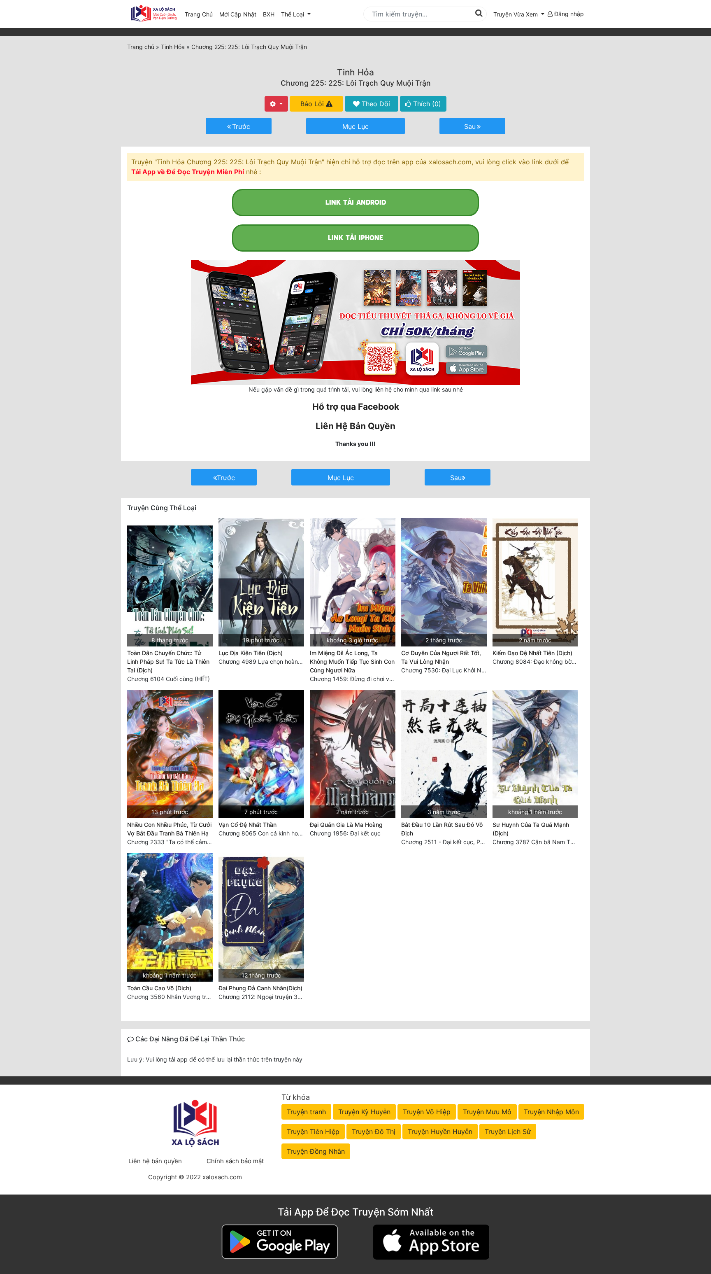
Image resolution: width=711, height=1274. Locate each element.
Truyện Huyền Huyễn (440, 1131)
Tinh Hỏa (355, 72)
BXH (268, 14)
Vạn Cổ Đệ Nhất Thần (247, 824)
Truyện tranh (306, 1112)
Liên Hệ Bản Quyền (355, 426)
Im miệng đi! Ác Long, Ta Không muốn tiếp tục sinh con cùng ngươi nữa (352, 661)
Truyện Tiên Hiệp (313, 1131)
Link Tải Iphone (355, 237)
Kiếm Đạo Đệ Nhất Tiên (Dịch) (532, 652)
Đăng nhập (568, 13)
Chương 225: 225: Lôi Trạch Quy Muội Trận (356, 83)
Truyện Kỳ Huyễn (364, 1112)
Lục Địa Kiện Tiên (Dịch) (250, 652)
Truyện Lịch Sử (508, 1131)
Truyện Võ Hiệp (427, 1112)
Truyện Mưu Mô (487, 1112)
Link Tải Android (355, 202)
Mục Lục (355, 126)
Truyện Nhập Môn (551, 1112)
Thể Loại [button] (293, 14)
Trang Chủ (199, 14)
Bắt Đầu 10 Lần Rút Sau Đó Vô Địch (442, 829)
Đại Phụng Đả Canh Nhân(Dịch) (260, 988)
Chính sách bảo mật (235, 1161)
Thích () (426, 104)
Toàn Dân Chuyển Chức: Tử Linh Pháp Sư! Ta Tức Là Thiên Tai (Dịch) (168, 661)
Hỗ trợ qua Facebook (355, 406)
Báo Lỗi (313, 104)
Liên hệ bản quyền (155, 1161)
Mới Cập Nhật (239, 14)
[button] (519, 14)
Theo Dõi (375, 104)
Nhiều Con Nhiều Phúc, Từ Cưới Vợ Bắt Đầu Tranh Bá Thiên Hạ (169, 829)
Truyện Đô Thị (373, 1131)
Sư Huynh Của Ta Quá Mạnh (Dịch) (531, 829)
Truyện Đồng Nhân (316, 1151)
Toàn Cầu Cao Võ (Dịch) (159, 988)
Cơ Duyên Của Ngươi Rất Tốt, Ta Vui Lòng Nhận (441, 657)
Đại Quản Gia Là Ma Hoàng (346, 824)
